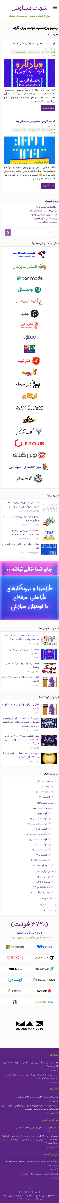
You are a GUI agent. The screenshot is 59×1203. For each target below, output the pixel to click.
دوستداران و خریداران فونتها (44, 215)
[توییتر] (32, 1192)
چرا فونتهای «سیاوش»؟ (46, 207)
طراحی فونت (34, 52)
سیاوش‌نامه (47, 781)
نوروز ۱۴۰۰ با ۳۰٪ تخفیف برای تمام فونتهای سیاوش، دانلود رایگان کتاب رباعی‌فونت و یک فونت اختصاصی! (21, 722)
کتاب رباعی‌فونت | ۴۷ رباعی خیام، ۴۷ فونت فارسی (37, 1097)
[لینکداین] (35, 1192)
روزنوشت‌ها (45, 792)
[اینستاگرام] (29, 1192)
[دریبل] (22, 1192)
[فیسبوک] (19, 1192)
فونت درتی (42, 829)
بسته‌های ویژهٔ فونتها (47, 222)
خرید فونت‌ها (47, 52)
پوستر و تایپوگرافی (42, 892)
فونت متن (42, 845)
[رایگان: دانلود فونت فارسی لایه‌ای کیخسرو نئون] (49, 549)
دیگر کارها (46, 882)
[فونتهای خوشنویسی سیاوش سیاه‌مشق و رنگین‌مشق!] (49, 521)
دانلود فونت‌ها (43, 865)
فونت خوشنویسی (39, 824)
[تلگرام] (39, 1192)
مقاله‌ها (50, 899)
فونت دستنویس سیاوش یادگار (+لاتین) (32, 43)
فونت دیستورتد (40, 839)
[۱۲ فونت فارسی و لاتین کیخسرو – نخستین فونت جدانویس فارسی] (49, 535)
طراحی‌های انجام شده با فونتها (43, 211)
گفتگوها (46, 797)
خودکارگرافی (44, 877)
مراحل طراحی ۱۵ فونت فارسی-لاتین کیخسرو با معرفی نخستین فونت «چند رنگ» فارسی (30, 1076)
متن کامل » (48, 108)
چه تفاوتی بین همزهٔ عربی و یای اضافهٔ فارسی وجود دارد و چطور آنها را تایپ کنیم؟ (29, 1064)
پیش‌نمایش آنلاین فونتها (45, 218)
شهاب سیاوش (29, 8)
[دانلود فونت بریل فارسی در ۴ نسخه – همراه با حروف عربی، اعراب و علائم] (49, 507)
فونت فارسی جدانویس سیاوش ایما (35, 121)
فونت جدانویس (20, 129)
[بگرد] (8, 232)
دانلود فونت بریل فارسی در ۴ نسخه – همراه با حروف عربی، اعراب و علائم (22, 505)
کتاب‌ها (50, 911)
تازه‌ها (47, 787)
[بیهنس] (25, 1192)
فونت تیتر (42, 813)
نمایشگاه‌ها (48, 905)
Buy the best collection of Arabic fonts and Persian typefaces (22, 637)
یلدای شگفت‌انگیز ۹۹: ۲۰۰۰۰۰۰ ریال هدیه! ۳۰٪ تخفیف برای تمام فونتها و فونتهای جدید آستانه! (21, 740)
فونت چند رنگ (40, 860)
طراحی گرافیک (47, 872)
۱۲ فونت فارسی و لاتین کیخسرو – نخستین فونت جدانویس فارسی (24, 532)
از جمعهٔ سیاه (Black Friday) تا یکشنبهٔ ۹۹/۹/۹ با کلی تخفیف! (21, 755)
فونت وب (43, 855)
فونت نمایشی (41, 850)
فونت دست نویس (19, 52)
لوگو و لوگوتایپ (43, 887)
